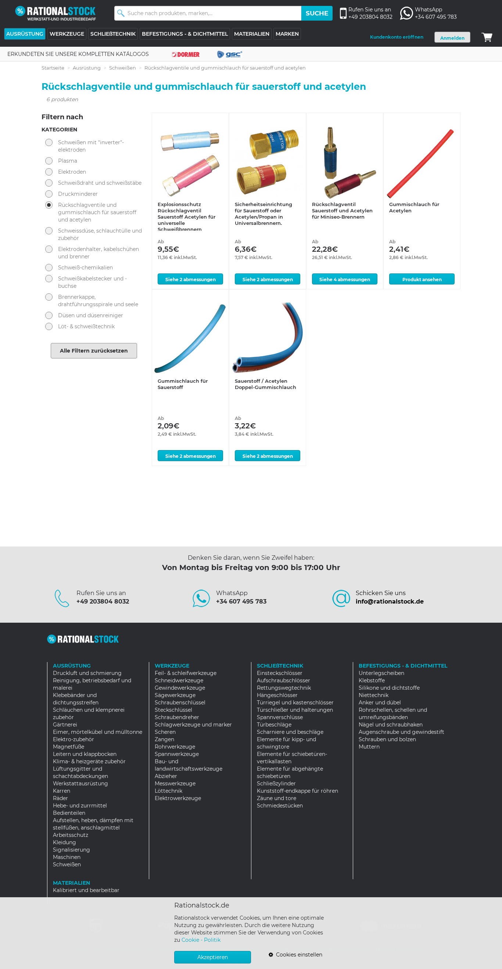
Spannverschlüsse (280, 717)
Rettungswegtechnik (284, 688)
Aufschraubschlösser (283, 680)
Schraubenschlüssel (180, 702)
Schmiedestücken (280, 805)
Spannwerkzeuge (177, 754)
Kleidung (64, 842)
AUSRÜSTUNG (24, 34)
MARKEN (287, 34)
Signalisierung (71, 849)
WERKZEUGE (67, 34)
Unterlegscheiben (381, 673)
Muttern (369, 746)
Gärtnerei (65, 724)
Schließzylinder (276, 783)
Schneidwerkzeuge (179, 680)
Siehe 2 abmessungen (190, 279)
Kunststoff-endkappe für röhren (297, 791)
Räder (60, 798)
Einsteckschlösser (279, 673)
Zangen (164, 739)
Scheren (165, 732)
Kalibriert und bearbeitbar (86, 890)
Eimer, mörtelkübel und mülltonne (97, 732)
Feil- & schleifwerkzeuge (185, 673)
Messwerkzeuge (175, 783)
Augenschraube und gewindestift (401, 732)
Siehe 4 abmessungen (344, 279)
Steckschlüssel (173, 710)
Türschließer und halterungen (295, 710)
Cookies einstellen (297, 954)
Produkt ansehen (422, 279)
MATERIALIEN (251, 34)
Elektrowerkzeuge (178, 798)
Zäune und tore (276, 798)
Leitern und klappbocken (84, 754)
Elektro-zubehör (73, 739)
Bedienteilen (69, 813)
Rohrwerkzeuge (175, 746)
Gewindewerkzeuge (180, 688)
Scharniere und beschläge (290, 732)
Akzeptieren (212, 957)
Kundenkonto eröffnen (396, 37)
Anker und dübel (380, 702)
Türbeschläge (274, 724)
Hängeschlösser (277, 695)
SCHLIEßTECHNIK (113, 34)
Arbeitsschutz (70, 835)
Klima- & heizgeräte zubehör (89, 761)
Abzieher (166, 776)
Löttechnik (168, 791)
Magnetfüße (68, 746)
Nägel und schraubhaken (391, 724)
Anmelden (452, 38)
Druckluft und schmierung (87, 673)
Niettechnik (373, 695)
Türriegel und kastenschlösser (295, 702)
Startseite (53, 68)
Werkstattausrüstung (80, 783)
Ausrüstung (87, 68)
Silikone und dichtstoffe (389, 688)
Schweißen (122, 68)
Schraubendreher (177, 717)
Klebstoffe (372, 680)
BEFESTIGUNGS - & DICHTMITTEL (185, 34)
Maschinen (66, 857)
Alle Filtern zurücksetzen (94, 350)
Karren (61, 791)
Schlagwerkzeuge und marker (193, 724)
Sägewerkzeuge (175, 695)
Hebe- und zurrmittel (80, 805)
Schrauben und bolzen (387, 739)
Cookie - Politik (201, 940)
